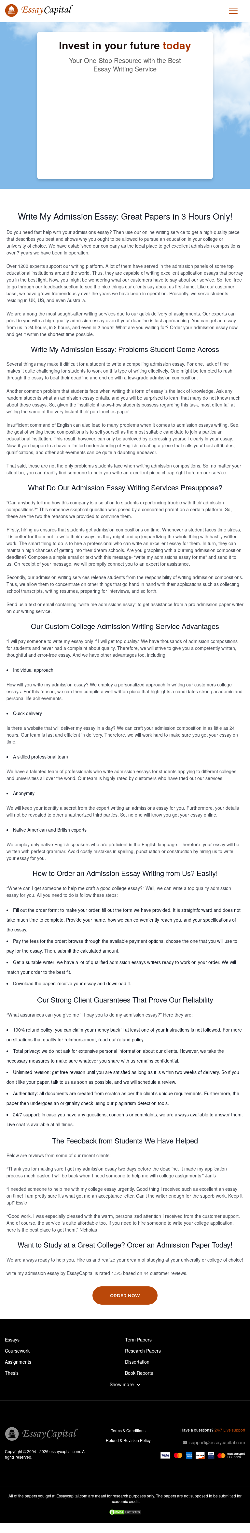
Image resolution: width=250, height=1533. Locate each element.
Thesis (12, 1373)
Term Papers (138, 1339)
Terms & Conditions (128, 1430)
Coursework (17, 1350)
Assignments (18, 1361)
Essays (12, 1339)
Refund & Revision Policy (128, 1440)
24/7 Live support (230, 1430)
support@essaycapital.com (217, 1442)
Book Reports (139, 1373)
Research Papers (143, 1350)
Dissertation (137, 1361)
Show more (122, 1384)
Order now (125, 1295)
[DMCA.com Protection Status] (125, 1513)
